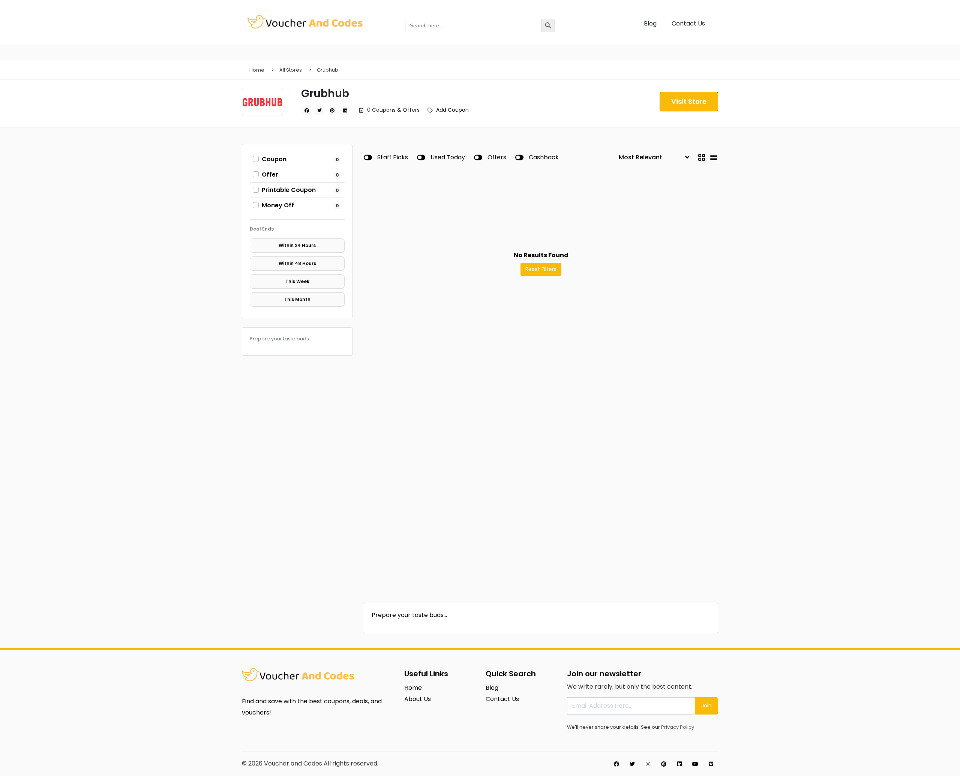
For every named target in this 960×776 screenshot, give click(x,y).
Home (256, 70)
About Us (417, 699)
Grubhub (327, 70)
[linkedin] (345, 110)
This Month (297, 299)
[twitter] (319, 110)
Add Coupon (452, 110)
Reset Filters (540, 269)
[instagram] (648, 764)
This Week (297, 281)
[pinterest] (332, 110)
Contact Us (688, 23)
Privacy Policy (677, 727)
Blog (650, 23)
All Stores (290, 70)
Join (706, 705)
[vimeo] (711, 764)
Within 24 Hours (297, 245)
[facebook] (306, 110)
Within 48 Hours (297, 263)
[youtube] (695, 764)
